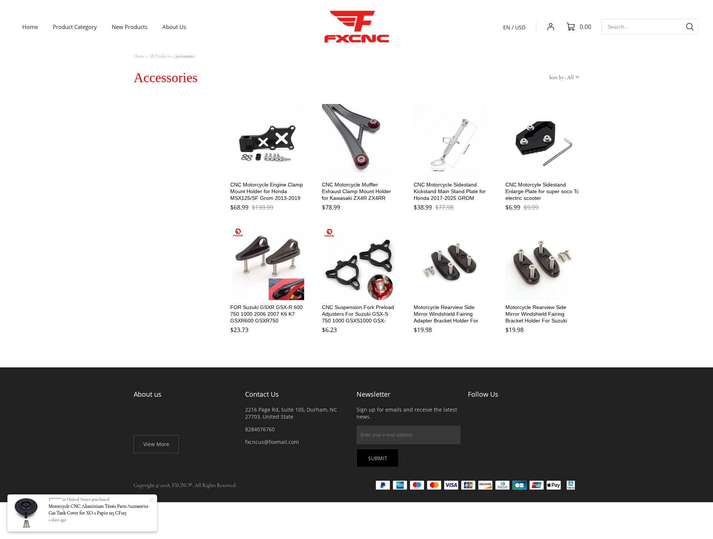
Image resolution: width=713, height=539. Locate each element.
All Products (159, 56)
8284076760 (260, 429)
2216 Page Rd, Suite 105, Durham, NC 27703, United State (291, 413)
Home (139, 56)
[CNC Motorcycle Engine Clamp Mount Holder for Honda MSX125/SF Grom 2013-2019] (267, 141)
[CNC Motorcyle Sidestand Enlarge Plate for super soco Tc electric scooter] (542, 141)
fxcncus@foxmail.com (272, 441)
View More (156, 444)
